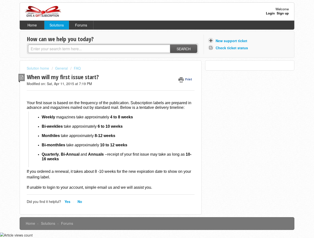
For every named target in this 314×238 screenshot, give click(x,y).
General (61, 68)
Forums (81, 25)
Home (32, 25)
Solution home (38, 68)
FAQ (77, 68)
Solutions (57, 25)
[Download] (148, 54)
